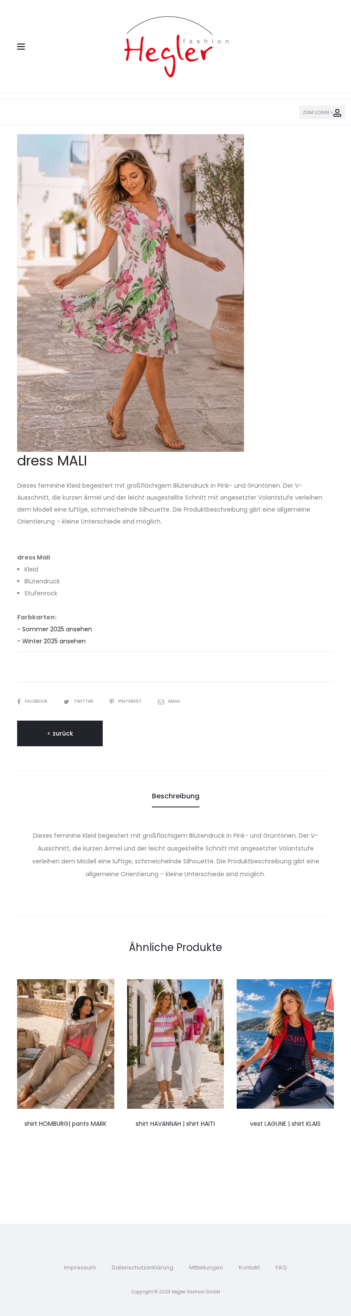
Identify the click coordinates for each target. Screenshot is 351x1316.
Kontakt (249, 1267)
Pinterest (130, 701)
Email (174, 701)
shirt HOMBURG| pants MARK (65, 1123)
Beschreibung (175, 796)
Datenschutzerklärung (142, 1267)
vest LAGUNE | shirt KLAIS (285, 1123)
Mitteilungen (206, 1267)
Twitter (84, 701)
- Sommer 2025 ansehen (54, 629)
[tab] (175, 796)
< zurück (60, 733)
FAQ (281, 1267)
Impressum (80, 1267)
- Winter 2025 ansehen (51, 641)
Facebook (37, 701)
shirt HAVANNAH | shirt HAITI (175, 1123)
